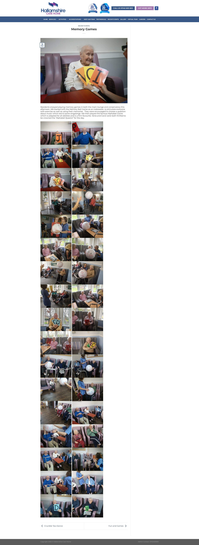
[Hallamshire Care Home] (53, 8)
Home (45, 19)
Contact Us (151, 19)
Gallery (123, 19)
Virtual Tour (133, 19)
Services (52, 19)
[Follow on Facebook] (156, 8)
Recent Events (113, 19)
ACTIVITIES (62, 19)
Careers (142, 19)
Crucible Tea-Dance (53, 526)
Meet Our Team (89, 19)
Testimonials (101, 19)
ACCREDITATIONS (75, 19)
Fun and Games (116, 526)
